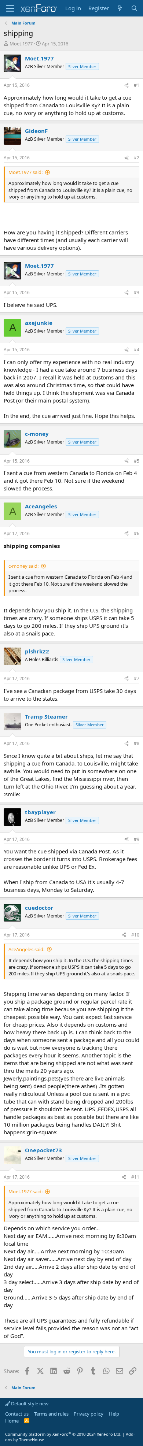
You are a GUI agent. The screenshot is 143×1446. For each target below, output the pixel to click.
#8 (136, 743)
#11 (135, 1177)
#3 (136, 292)
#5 (136, 461)
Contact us (17, 1413)
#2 (136, 158)
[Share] (126, 85)
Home (12, 1420)
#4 (136, 349)
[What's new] (120, 8)
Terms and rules (51, 1413)
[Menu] (10, 8)
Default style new (29, 1403)
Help (114, 1413)
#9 (136, 839)
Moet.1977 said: (25, 172)
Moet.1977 (21, 43)
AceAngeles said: (26, 949)
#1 (136, 85)
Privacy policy (88, 1413)
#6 (136, 533)
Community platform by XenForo (63, 1434)
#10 (135, 935)
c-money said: (23, 566)
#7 (136, 678)
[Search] (134, 8)
